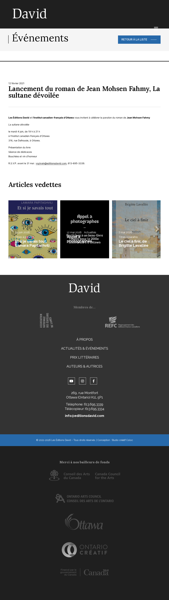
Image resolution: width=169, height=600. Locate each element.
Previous (11, 229)
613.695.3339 (93, 404)
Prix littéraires (84, 357)
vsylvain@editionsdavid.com (51, 163)
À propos (84, 340)
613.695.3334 (94, 409)
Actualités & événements (84, 348)
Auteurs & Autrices (84, 366)
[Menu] (156, 28)
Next (157, 229)
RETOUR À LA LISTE (134, 39)
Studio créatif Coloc (122, 440)
